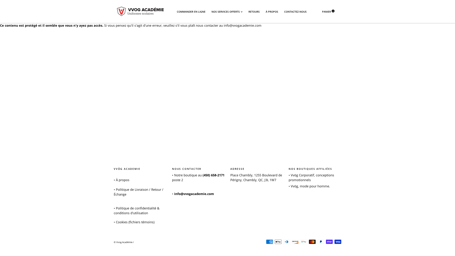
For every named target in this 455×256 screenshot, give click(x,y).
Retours (254, 11)
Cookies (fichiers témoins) (135, 222)
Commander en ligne (191, 11)
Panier (328, 11)
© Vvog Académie (123, 242)
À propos (272, 11)
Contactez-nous (295, 11)
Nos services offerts (226, 11)
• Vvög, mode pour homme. (309, 186)
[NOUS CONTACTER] (173, 175)
